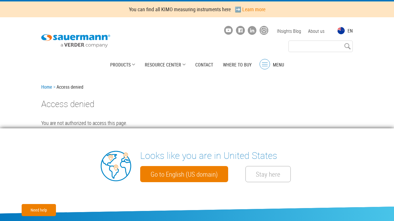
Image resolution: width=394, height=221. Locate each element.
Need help (39, 210)
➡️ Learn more (250, 9)
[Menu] (265, 64)
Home (46, 87)
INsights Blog (289, 31)
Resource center (163, 65)
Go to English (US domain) (184, 174)
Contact (204, 65)
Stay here (268, 174)
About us (316, 31)
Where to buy (237, 65)
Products (120, 65)
